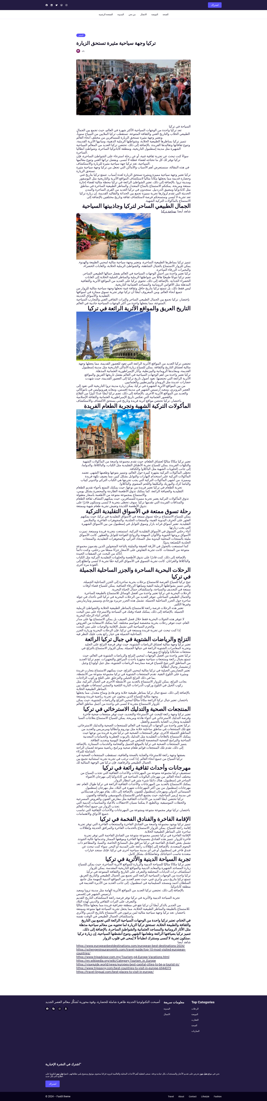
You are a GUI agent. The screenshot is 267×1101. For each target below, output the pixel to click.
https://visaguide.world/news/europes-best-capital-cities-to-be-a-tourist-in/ (127, 964)
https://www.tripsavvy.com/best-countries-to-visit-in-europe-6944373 (123, 968)
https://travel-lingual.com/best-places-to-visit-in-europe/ (115, 972)
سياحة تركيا (168, 211)
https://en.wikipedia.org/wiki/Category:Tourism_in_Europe (116, 961)
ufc (83, 51)
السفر (80, 35)
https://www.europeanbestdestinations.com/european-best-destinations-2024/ (130, 946)
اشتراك (214, 5)
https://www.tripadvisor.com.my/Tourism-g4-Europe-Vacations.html (122, 957)
